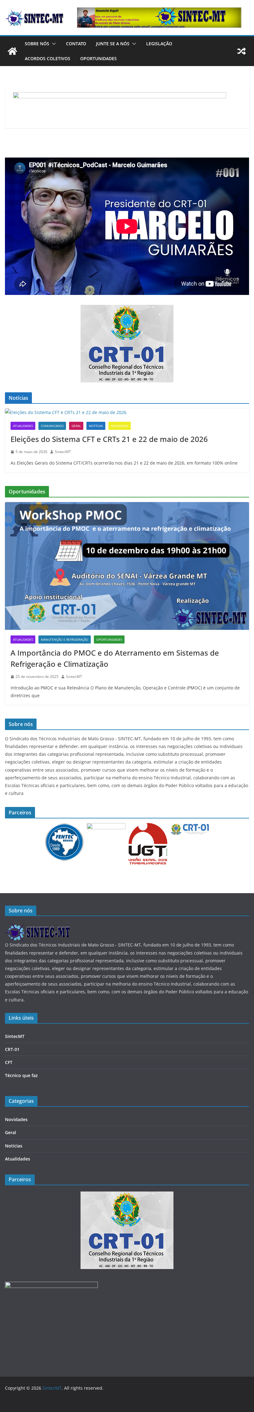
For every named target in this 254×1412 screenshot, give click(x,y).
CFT (8, 1062)
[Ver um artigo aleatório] (241, 51)
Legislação (159, 44)
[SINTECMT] (37, 926)
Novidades (119, 426)
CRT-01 (12, 1049)
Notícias (96, 426)
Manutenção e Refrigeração (64, 639)
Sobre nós (37, 44)
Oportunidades (98, 58)
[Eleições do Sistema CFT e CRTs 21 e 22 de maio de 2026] (127, 412)
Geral (76, 426)
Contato (76, 44)
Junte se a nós (112, 44)
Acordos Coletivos (47, 58)
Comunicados (52, 426)
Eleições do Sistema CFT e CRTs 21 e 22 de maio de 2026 (109, 439)
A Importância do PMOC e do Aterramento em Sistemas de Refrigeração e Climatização (115, 658)
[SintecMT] (12, 51)
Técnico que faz (21, 1075)
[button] (52, 43)
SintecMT (63, 451)
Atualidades (23, 426)
